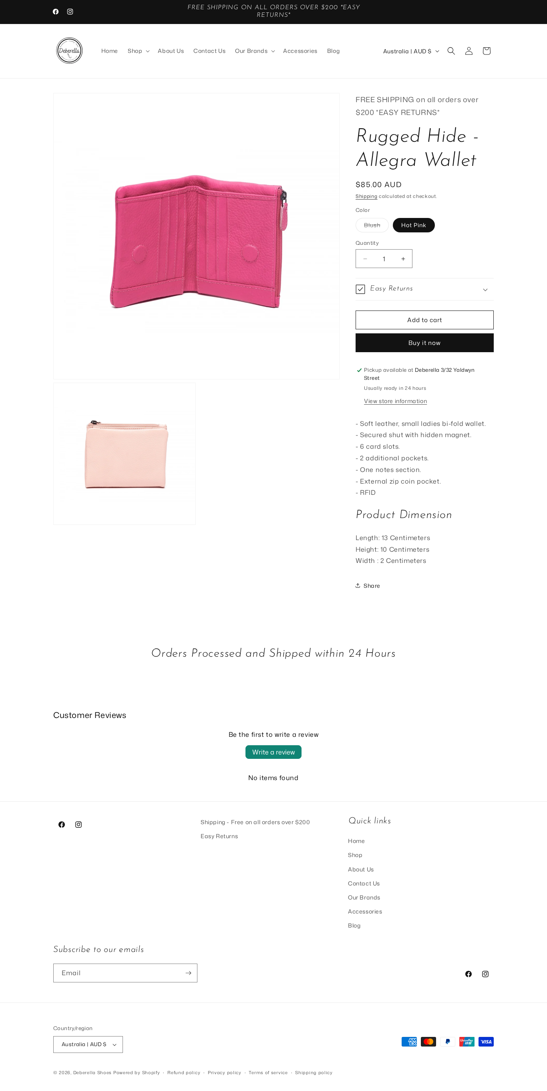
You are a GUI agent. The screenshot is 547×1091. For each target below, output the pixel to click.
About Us (361, 869)
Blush (376, 226)
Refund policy (183, 1072)
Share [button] (372, 585)
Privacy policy (224, 1072)
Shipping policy (314, 1072)
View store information (395, 401)
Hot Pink (413, 225)
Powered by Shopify (136, 1072)
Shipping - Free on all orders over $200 (255, 822)
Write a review (273, 752)
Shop (355, 855)
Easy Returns (219, 836)
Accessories (365, 911)
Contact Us (364, 883)
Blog (354, 925)
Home (356, 841)
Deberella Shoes (93, 1072)
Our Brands (364, 897)
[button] (138, 50)
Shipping (367, 196)
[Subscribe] (188, 973)
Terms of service (268, 1072)
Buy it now (424, 343)
